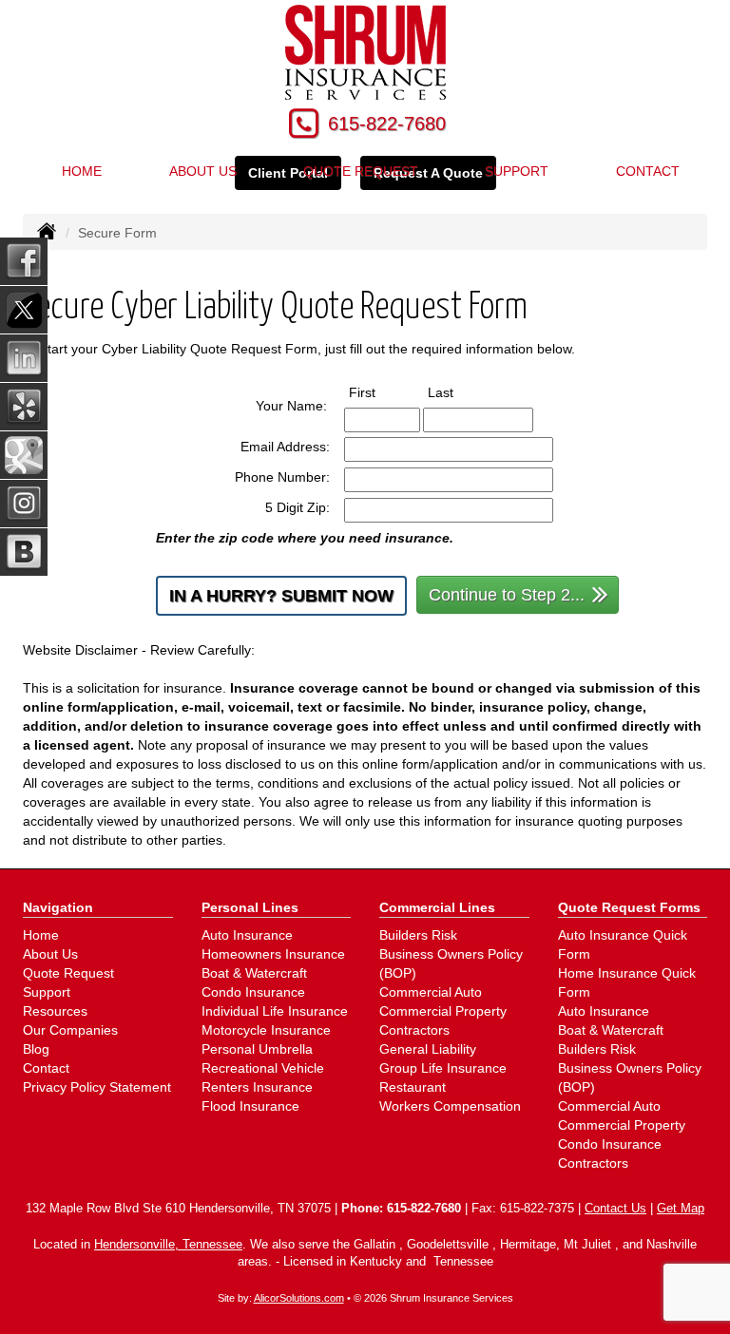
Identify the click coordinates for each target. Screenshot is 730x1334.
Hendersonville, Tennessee (168, 1244)
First (380, 392)
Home (82, 171)
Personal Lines (250, 907)
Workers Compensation (450, 1106)
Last (458, 392)
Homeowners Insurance (273, 954)
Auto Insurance (247, 935)
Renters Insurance (257, 1087)
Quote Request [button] (360, 171)
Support (516, 171)
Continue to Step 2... (507, 594)
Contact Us (615, 1208)
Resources (55, 1011)
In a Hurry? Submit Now (281, 595)
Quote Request (68, 973)
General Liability (427, 1049)
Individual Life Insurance (275, 1011)
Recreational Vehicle (263, 1068)
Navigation (58, 907)
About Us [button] (203, 171)
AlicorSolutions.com (299, 1298)
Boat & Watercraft (254, 973)
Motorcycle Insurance (266, 1030)
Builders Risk (418, 935)
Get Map (680, 1208)
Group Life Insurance (443, 1068)
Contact (648, 171)
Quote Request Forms (629, 907)
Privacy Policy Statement (97, 1087)
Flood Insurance (250, 1106)
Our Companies (70, 1030)
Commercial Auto (430, 992)
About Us (50, 954)
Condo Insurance (253, 992)
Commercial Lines (437, 907)
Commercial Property (443, 1011)
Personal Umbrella (257, 1049)
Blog (36, 1049)
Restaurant (412, 1087)
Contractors (414, 1030)
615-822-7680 (387, 123)
